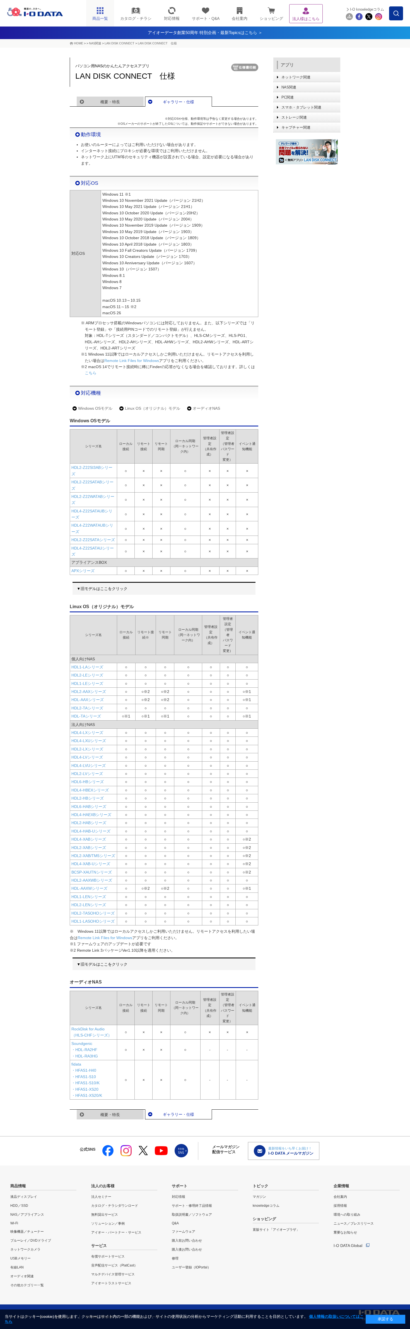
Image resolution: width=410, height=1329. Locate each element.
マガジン (259, 1197)
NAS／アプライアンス (27, 1215)
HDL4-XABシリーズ (88, 839)
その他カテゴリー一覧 (27, 1285)
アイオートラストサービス (111, 1283)
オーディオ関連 (22, 1276)
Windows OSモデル (95, 408)
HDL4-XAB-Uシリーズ (90, 864)
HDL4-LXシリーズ (87, 732)
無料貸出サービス (104, 1215)
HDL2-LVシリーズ (87, 773)
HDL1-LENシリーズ (88, 896)
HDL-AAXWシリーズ (89, 888)
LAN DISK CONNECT (119, 43)
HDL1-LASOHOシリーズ (93, 921)
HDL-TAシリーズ (86, 716)
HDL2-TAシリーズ (87, 708)
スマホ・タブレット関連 (301, 107)
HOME (78, 43)
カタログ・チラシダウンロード (114, 1206)
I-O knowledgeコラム (367, 9)
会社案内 (340, 1197)
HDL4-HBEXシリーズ (90, 790)
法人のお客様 (103, 1186)
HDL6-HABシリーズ (88, 806)
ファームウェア (183, 1232)
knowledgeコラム (266, 1206)
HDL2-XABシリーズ (88, 847)
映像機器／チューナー (27, 1232)
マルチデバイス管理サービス (113, 1274)
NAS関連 (95, 43)
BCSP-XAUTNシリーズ (91, 872)
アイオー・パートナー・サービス (116, 1232)
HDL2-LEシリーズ (87, 675)
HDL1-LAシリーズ (87, 667)
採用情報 (340, 1206)
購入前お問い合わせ (187, 1240)
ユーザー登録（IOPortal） (191, 1267)
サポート (179, 1186)
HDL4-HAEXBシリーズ (91, 814)
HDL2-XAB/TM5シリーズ (93, 855)
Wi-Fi (14, 1223)
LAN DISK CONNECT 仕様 (157, 43)
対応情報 (178, 1197)
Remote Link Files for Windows (131, 360)
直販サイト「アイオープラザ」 (276, 1230)
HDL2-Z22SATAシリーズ (93, 540)
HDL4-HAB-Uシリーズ (90, 831)
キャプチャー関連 (295, 127)
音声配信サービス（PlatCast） (114, 1265)
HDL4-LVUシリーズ (88, 765)
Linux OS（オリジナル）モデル (152, 408)
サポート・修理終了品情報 (192, 1206)
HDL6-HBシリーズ (87, 781)
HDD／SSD (19, 1206)
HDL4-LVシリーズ (87, 757)
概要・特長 (110, 102)
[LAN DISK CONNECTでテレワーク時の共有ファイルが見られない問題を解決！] (306, 151)
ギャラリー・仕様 (178, 102)
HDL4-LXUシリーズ (88, 740)
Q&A (175, 1223)
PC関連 (287, 97)
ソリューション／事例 (108, 1223)
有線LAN (17, 1267)
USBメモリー (20, 1258)
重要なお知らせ (345, 1232)
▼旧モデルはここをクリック (102, 588)
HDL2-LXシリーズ (87, 749)
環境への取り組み (347, 1215)
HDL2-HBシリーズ (87, 798)
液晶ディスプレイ (23, 1197)
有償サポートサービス (108, 1256)
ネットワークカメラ (25, 1249)
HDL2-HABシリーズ (88, 823)
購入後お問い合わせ (187, 1249)
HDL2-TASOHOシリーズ (93, 913)
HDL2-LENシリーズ (88, 905)
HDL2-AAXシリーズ (88, 691)
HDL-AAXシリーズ (87, 699)
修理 (175, 1258)
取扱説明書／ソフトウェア (192, 1215)
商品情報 (18, 1186)
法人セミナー (101, 1197)
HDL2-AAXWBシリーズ (91, 880)
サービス (99, 1245)
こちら (91, 373)
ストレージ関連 (294, 117)
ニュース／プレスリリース (354, 1223)
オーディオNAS (206, 408)
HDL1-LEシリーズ (87, 683)
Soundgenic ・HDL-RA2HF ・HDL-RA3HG (84, 1049)
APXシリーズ (83, 570)
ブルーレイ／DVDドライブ (30, 1240)
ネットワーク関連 (295, 77)
